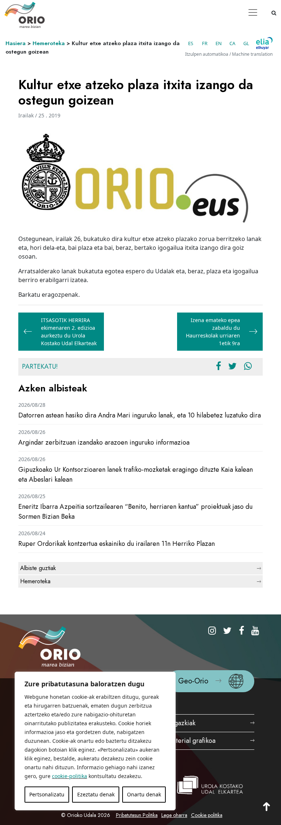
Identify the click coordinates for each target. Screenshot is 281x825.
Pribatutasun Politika (137, 815)
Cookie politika (206, 815)
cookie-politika (69, 776)
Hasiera (15, 43)
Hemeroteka (49, 43)
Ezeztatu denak (96, 794)
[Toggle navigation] (253, 12)
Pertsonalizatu (46, 794)
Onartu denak (144, 794)
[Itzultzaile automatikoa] (264, 43)
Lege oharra (174, 815)
